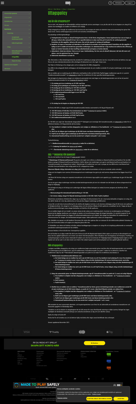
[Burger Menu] (2, 3)
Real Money (7, 29)
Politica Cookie (96, 394)
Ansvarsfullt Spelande (10, 13)
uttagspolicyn (73, 75)
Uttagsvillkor (15, 57)
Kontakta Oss (8, 21)
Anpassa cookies (62, 398)
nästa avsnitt (73, 146)
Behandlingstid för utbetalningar (17, 52)
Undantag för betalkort (65, 260)
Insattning (10, 33)
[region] (93, 394)
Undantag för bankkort (76, 80)
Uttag (8, 47)
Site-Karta (7, 68)
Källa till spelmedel (17, 43)
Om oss (6, 25)
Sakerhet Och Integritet (11, 64)
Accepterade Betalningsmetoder (17, 38)
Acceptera (121, 398)
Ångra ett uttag (16, 61)
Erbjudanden (8, 17)
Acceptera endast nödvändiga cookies (99, 398)
